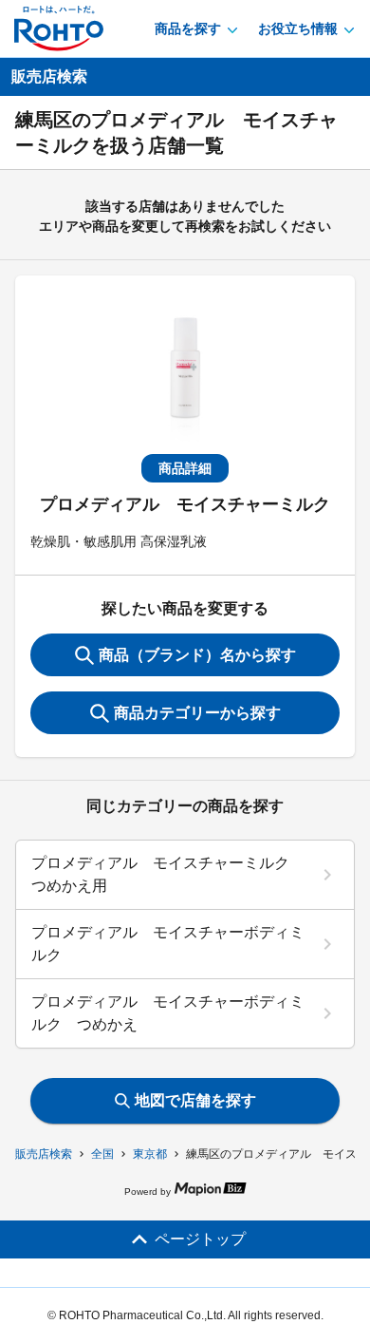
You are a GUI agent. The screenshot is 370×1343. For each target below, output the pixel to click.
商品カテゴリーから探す (197, 713)
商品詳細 (185, 468)
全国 (102, 1154)
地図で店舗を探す (195, 1100)
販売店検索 (43, 1154)
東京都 (150, 1154)
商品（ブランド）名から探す (197, 655)
